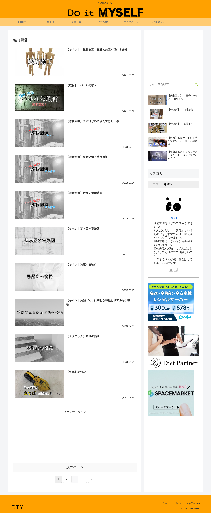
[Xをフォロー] (176, 270)
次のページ (75, 467)
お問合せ (193, 503)
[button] (194, 84)
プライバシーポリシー (172, 503)
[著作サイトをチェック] (171, 270)
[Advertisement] (75, 436)
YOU (173, 218)
